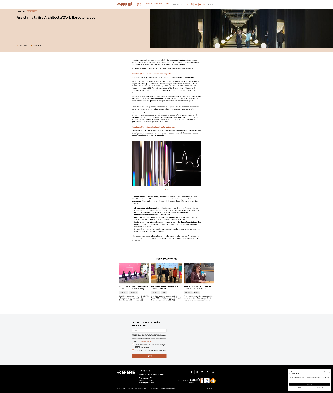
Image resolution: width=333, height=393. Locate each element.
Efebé (20, 11)
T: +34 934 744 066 (145, 378)
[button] (165, 190)
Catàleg (167, 3)
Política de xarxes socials (168, 388)
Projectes (158, 3)
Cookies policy (326, 372)
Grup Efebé (139, 4)
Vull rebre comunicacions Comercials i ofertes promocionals (150, 350)
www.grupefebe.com (146, 383)
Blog (174, 4)
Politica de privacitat (146, 341)
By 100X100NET (211, 388)
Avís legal (130, 388)
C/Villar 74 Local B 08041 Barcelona (151, 374)
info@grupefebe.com (146, 380)
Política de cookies (140, 388)
